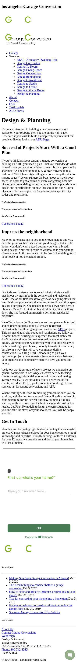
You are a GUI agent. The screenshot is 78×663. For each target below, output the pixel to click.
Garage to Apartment (29, 80)
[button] (70, 655)
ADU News (16, 110)
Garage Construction (29, 73)
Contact (13, 100)
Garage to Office (27, 87)
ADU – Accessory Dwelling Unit (37, 59)
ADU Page (42, 139)
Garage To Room (27, 66)
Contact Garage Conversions (19, 632)
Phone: (15, 649)
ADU (61, 329)
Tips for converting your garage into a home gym (38, 598)
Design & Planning (28, 93)
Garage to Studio (27, 83)
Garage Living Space (29, 70)
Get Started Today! (13, 223)
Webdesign (8, 636)
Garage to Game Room (30, 90)
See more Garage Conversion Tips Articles (34, 612)
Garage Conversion (28, 63)
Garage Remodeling (29, 76)
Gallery (13, 53)
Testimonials (16, 107)
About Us (7, 629)
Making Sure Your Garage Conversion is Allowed (39, 578)
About (13, 97)
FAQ (12, 104)
